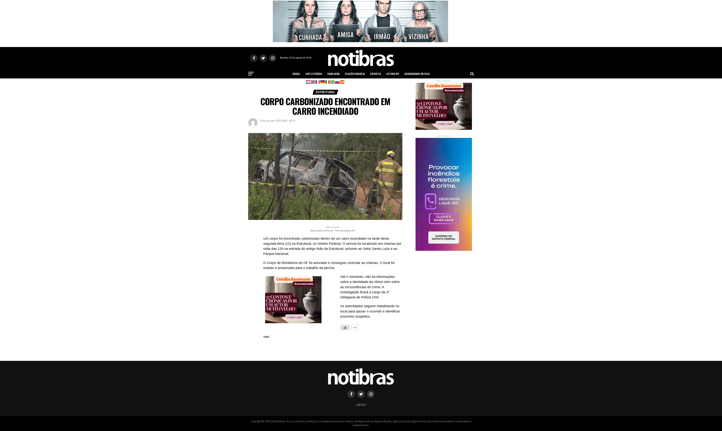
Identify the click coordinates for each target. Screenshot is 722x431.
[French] (317, 82)
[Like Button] (345, 327)
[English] (313, 82)
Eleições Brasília (355, 74)
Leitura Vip (392, 74)
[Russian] (337, 82)
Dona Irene (333, 74)
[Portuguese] (332, 82)
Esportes (375, 74)
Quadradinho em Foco (417, 74)
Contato (361, 405)
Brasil (296, 74)
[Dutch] (308, 82)
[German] (322, 82)
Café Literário (313, 74)
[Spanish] (342, 82)
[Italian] (327, 82)
